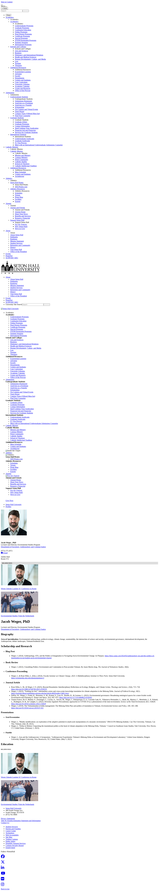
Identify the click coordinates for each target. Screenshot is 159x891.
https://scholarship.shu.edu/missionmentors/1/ (27, 678)
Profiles (8, 507)
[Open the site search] (2, 4)
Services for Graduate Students (26, 132)
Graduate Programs (22, 28)
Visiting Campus (12, 839)
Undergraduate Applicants (24, 139)
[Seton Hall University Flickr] (3, 879)
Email (5, 553)
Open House (19, 111)
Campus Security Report (15, 846)
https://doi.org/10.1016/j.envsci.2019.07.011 (27, 708)
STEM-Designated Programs (25, 40)
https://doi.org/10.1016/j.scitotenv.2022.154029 (28, 704)
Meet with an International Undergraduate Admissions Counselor (39, 145)
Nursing (18, 63)
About (8, 231)
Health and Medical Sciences (25, 57)
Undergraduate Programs (24, 26)
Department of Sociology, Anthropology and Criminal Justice (23, 547)
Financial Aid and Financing (25, 130)
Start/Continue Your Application (26, 128)
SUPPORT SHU (12, 258)
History (13, 247)
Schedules (18, 193)
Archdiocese (19, 176)
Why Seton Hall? (21, 226)
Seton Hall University (14, 505)
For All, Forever (21, 224)
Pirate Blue (19, 197)
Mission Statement (17, 241)
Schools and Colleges (18, 47)
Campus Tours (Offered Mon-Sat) (27, 114)
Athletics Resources (17, 189)
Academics (10, 17)
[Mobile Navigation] (6, 6)
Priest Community (21, 160)
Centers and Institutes (23, 80)
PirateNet (9, 256)
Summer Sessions (21, 42)
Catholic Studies (21, 162)
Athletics (9, 178)
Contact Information (22, 126)
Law (16, 61)
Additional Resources (18, 68)
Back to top (5, 889)
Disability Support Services (16, 843)
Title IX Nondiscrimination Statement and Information (21, 821)
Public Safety (10, 841)
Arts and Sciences (21, 51)
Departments (19, 78)
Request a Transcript (22, 218)
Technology (10, 833)
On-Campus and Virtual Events (26, 109)
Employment (10, 848)
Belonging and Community (20, 245)
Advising (18, 74)
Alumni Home (20, 212)
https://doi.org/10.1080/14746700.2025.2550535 (29, 689)
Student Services (16, 243)
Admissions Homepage (23, 101)
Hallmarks (14, 237)
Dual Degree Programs (23, 34)
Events (8, 254)
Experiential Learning (23, 72)
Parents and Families (13, 829)
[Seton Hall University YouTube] (4, 874)
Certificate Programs (22, 36)
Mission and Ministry (22, 155)
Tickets (17, 195)
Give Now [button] (9, 501)
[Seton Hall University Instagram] (3, 885)
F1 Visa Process (21, 143)
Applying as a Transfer (23, 105)
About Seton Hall (16, 235)
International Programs (23, 45)
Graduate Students (17, 118)
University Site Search (14, 304)
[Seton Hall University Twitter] (3, 863)
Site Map (9, 837)
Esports (17, 201)
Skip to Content (6, 2)
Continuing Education (23, 30)
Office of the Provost (22, 91)
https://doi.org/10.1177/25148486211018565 (75, 697)
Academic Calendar (22, 86)
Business (18, 53)
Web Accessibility (12, 835)
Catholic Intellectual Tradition (26, 166)
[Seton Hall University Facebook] (3, 857)
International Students (18, 134)
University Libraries (22, 84)
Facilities (18, 199)
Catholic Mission (12, 147)
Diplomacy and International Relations (29, 55)
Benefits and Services (23, 216)
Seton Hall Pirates (16, 183)
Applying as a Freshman (24, 103)
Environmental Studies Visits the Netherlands (17, 616)
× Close (4, 8)
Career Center (11, 831)
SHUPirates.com (21, 187)
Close (8, 15)
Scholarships (19, 107)
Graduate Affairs (21, 122)
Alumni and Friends (17, 208)
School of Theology (22, 164)
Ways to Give (20, 229)
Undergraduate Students (19, 97)
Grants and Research (22, 88)
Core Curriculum (21, 82)
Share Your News (21, 214)
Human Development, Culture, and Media (30, 59)
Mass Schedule (20, 172)
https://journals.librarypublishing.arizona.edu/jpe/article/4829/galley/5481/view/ (40, 693)
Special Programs (21, 38)
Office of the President (18, 252)
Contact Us (5, 823)
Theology (18, 65)
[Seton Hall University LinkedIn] (3, 868)
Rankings (13, 239)
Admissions (10, 93)
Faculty (17, 76)
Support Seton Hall (17, 220)
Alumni (8, 203)
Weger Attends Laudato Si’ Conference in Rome (18, 589)
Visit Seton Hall (16, 249)
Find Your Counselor (22, 116)
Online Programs (21, 32)
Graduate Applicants (22, 141)
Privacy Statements (8, 819)
